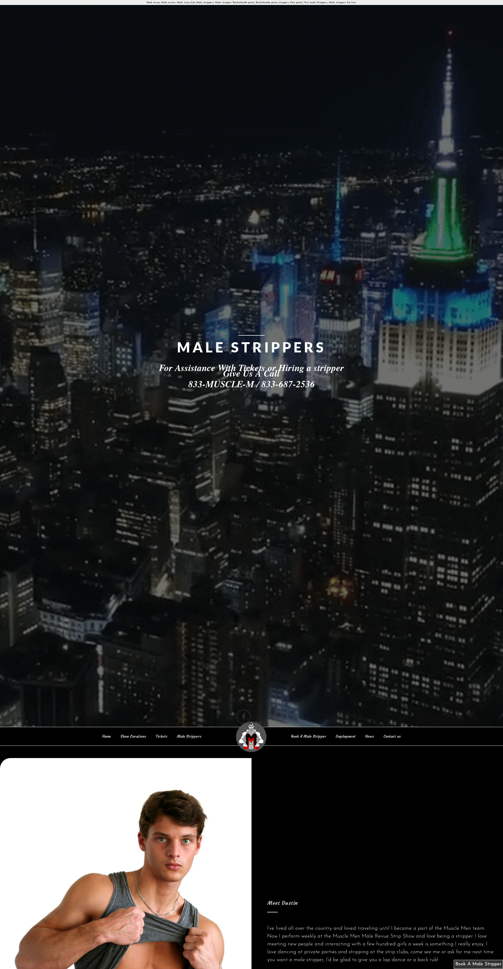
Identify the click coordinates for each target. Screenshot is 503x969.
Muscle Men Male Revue (361, 936)
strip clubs (396, 952)
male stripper (309, 959)
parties (329, 952)
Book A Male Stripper (308, 736)
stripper (464, 936)
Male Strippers (189, 736)
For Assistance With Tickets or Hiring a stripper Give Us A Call (251, 370)
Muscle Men (457, 928)
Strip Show (402, 936)
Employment (346, 736)
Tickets (161, 736)
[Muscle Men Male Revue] (251, 737)
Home (106, 736)
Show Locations (133, 736)
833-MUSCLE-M (221, 383)
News (369, 736)
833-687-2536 (288, 383)
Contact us (392, 736)
